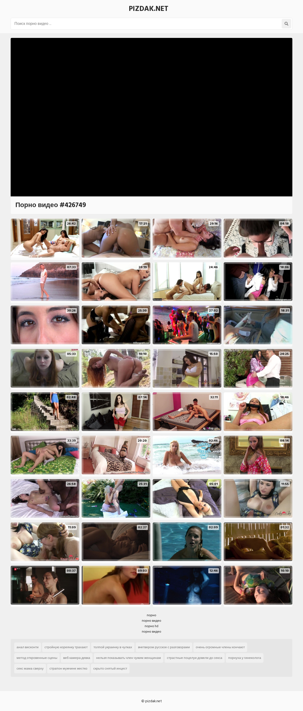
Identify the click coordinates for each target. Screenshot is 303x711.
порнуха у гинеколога (244, 658)
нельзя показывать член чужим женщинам (128, 658)
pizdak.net (148, 8)
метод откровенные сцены (37, 658)
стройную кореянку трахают (66, 647)
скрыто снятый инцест (110, 668)
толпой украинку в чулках (113, 647)
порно (151, 615)
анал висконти (28, 647)
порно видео (151, 620)
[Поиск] (286, 23)
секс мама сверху (30, 668)
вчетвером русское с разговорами (164, 647)
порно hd (151, 626)
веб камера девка (76, 658)
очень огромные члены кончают (220, 647)
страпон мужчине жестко (68, 668)
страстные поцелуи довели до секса (194, 658)
